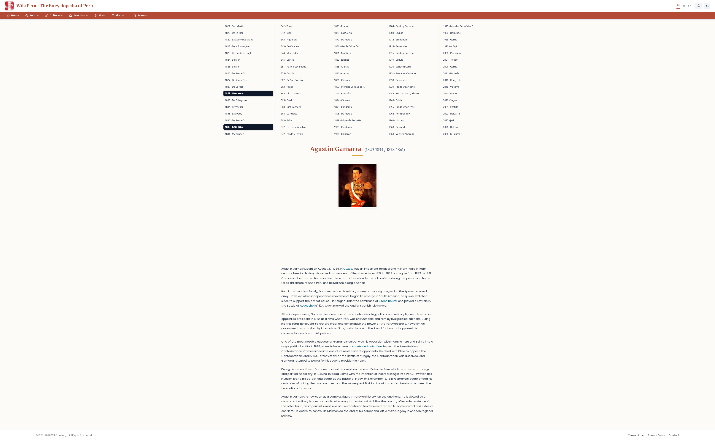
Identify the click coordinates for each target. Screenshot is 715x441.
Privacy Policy (656, 435)
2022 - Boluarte (451, 113)
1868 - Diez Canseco (290, 107)
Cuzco (347, 269)
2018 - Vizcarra (451, 86)
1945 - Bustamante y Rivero (404, 93)
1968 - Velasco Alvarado (401, 134)
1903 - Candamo (343, 127)
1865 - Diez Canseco (290, 93)
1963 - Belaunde (397, 127)
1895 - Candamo (343, 107)
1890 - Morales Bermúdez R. (349, 86)
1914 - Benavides (398, 46)
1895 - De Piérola (343, 113)
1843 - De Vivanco (289, 46)
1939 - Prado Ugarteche (402, 86)
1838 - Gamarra (234, 127)
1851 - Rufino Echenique (292, 66)
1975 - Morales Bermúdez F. (458, 26)
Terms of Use (636, 435)
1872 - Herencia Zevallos (292, 127)
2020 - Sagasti (450, 100)
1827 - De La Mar (234, 86)
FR (689, 5)
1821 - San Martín (234, 26)
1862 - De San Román (291, 80)
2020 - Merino (450, 93)
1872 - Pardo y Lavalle (291, 134)
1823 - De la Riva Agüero (238, 46)
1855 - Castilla (286, 73)
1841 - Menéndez (234, 134)
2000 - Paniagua (452, 53)
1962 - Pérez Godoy (399, 113)
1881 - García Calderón (346, 46)
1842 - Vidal (285, 32)
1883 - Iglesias (341, 59)
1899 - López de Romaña (347, 120)
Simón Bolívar (388, 301)
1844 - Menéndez (288, 53)
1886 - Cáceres (342, 80)
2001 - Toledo (450, 59)
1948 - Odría (395, 100)
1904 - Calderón (342, 134)
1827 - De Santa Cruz (236, 80)
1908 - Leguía (396, 32)
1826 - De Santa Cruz (236, 73)
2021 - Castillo (450, 107)
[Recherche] (698, 6)
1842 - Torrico (286, 26)
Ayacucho (307, 305)
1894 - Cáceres (342, 100)
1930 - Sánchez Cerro (400, 66)
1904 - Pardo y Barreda (401, 26)
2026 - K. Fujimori (452, 134)
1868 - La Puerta (288, 113)
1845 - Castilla (286, 59)
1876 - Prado (341, 26)
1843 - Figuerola (288, 39)
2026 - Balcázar (451, 127)
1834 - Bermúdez (234, 107)
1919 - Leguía (396, 59)
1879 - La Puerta (343, 32)
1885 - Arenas (341, 66)
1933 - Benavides (398, 80)
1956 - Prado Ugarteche (402, 107)
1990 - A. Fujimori (452, 46)
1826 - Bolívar (232, 66)
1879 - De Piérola (343, 39)
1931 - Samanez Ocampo (402, 73)
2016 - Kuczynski (452, 80)
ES (683, 5)
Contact (674, 435)
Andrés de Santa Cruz (367, 346)
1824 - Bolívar (232, 59)
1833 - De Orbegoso (236, 100)
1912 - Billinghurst (398, 39)
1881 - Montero (342, 53)
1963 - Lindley (396, 120)
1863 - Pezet (286, 86)
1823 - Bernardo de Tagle (238, 53)
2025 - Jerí (448, 120)
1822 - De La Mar (234, 32)
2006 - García (450, 66)
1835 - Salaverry (233, 113)
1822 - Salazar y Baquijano (239, 39)
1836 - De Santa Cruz (236, 120)
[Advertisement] (357, 240)
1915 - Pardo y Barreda (401, 53)
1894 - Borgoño (342, 93)
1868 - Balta (285, 120)
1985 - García (450, 39)
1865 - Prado (286, 100)
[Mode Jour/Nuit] (707, 6)
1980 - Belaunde (452, 32)
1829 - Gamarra (234, 93)
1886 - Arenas (341, 73)
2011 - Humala (451, 73)
